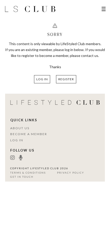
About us (19, 128)
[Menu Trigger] (103, 9)
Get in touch (22, 176)
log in (42, 79)
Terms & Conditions (28, 172)
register (66, 79)
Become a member (28, 134)
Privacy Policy (70, 172)
